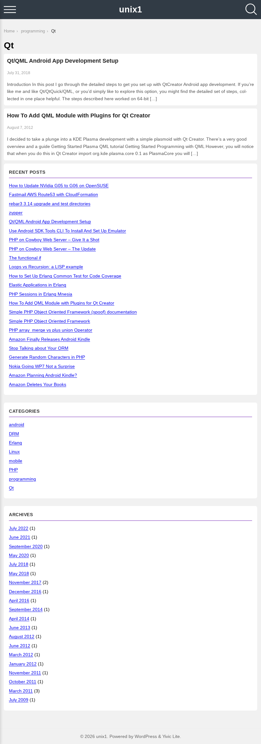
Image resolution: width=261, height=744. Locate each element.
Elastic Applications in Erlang (37, 284)
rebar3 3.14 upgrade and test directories (49, 203)
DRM (14, 433)
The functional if (25, 257)
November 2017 (25, 582)
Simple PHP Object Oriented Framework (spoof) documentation (73, 311)
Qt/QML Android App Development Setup (62, 61)
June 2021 (19, 537)
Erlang (15, 442)
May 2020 (19, 555)
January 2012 (23, 663)
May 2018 (19, 573)
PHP (13, 469)
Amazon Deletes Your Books (37, 384)
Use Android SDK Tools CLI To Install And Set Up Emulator (67, 230)
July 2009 (18, 699)
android (16, 424)
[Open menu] (10, 9)
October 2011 (22, 681)
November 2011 (25, 672)
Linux (14, 451)
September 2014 (26, 609)
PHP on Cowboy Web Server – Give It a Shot (54, 239)
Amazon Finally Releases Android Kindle (49, 339)
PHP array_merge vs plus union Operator (50, 330)
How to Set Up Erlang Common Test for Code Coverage (65, 275)
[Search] (251, 9)
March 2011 (21, 690)
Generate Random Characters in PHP (47, 357)
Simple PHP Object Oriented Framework (49, 321)
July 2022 (18, 528)
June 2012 (19, 645)
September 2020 (26, 546)
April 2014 (19, 618)
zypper (16, 212)
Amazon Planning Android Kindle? (43, 375)
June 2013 (19, 627)
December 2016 (25, 591)
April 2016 (19, 600)
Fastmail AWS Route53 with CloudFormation (53, 194)
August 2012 (21, 636)
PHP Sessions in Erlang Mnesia (40, 294)
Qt (11, 487)
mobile (15, 460)
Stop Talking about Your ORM (38, 348)
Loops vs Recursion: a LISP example (46, 266)
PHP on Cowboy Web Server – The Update (52, 248)
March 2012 (21, 654)
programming (22, 478)
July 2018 (18, 564)
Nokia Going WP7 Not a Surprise (42, 366)
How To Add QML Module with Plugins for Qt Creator (78, 115)
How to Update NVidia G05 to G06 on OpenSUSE (59, 185)
